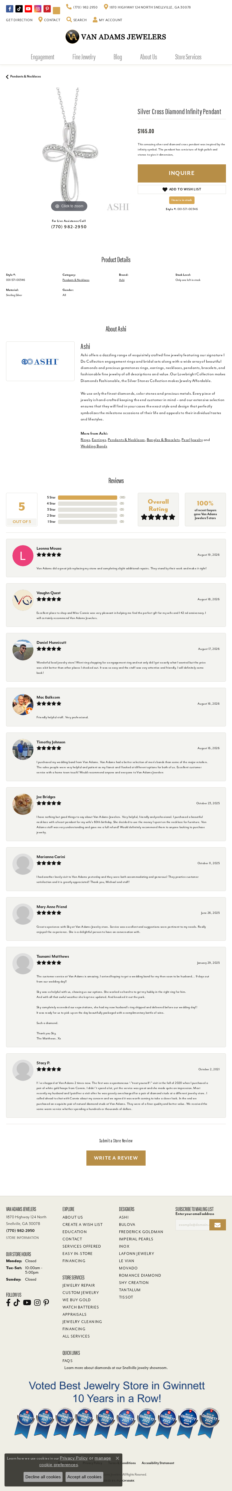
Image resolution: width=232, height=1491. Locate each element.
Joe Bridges (46, 796)
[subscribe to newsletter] (217, 1224)
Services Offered (82, 1246)
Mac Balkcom (48, 697)
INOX (124, 1246)
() (122, 497)
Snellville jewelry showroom (144, 1367)
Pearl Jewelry (192, 439)
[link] (82, 7)
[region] (69, 150)
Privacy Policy (74, 1458)
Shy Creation (134, 1282)
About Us (148, 56)
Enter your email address (195, 1213)
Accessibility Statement (158, 1463)
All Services (76, 1336)
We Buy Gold (77, 1300)
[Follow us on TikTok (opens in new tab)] (19, 8)
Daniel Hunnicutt (51, 642)
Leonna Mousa (49, 548)
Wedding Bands (94, 446)
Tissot (126, 1297)
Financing (74, 1329)
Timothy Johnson (51, 742)
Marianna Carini (51, 856)
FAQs (68, 1360)
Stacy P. (43, 1062)
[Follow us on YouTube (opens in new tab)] (28, 8)
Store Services (188, 56)
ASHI (124, 1217)
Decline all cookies (43, 1476)
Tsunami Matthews (53, 956)
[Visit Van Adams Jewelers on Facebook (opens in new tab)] (9, 8)
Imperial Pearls (136, 1239)
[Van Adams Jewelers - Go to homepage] (116, 36)
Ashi (121, 280)
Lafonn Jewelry (136, 1253)
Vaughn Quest (49, 592)
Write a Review (116, 1158)
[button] (76, 20)
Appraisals (75, 1314)
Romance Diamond (140, 1275)
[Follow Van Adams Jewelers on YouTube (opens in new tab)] (56, 10)
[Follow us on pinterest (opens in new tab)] (47, 8)
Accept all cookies (84, 1476)
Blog (118, 56)
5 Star (51, 497)
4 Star (51, 503)
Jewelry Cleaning (82, 1321)
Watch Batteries (81, 1307)
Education (75, 1231)
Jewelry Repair (79, 1285)
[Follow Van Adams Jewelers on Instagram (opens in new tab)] (37, 8)
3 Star (51, 510)
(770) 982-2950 (69, 226)
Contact (72, 1239)
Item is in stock (182, 200)
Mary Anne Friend (52, 906)
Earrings (99, 439)
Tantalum (130, 1290)
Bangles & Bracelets (163, 439)
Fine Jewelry (83, 56)
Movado (128, 1268)
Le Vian (126, 1261)
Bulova (127, 1224)
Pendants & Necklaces (25, 76)
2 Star (51, 516)
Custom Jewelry (81, 1292)
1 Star (52, 522)
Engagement (42, 56)
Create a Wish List (83, 1224)
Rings (85, 439)
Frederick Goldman (141, 1231)
